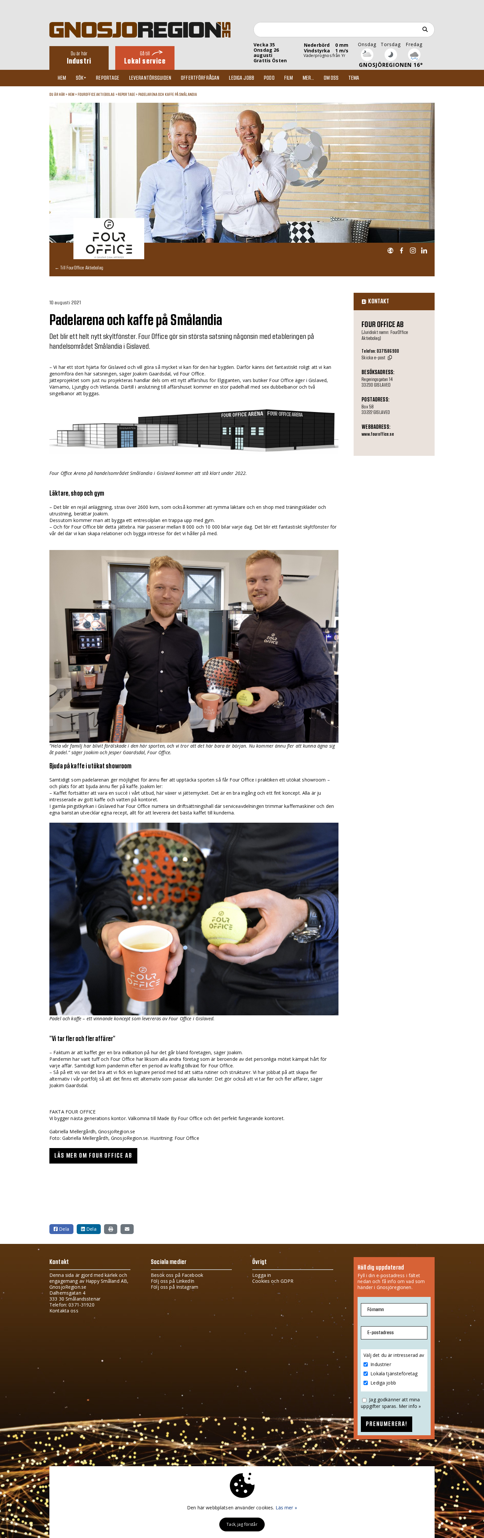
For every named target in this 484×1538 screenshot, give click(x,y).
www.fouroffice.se (377, 434)
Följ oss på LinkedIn (172, 1281)
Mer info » (410, 1406)
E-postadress (380, 1332)
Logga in (261, 1275)
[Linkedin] (424, 251)
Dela (63, 1229)
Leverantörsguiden (150, 78)
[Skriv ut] (110, 1229)
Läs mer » (286, 1507)
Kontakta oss (63, 1310)
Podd (269, 78)
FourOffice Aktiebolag (96, 94)
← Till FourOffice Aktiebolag (79, 267)
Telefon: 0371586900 (380, 351)
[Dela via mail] (127, 1229)
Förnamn (375, 1309)
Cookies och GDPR (272, 1281)
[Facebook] (401, 251)
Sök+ (81, 78)
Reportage (107, 78)
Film (288, 78)
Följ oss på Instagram (174, 1287)
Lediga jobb (241, 78)
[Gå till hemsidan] (390, 251)
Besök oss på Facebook (177, 1275)
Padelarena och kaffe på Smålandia (167, 94)
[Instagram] (413, 251)
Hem (62, 78)
